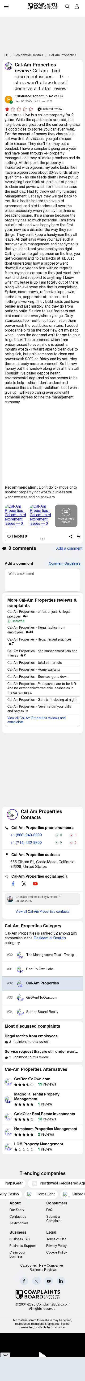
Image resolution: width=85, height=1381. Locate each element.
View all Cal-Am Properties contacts (42, 911)
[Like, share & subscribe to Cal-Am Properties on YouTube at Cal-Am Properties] (35, 883)
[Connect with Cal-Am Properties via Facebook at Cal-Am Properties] (13, 883)
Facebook (24, 1281)
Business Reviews (43, 1270)
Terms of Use (56, 1239)
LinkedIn (61, 1281)
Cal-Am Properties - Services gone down (37, 677)
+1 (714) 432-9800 (26, 843)
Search (67, 6)
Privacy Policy (56, 1246)
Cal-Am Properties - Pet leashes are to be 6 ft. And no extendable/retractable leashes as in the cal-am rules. (41, 688)
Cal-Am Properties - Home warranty (33, 669)
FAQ (49, 1210)
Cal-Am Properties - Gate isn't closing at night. (42, 700)
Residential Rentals (50, 938)
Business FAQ (19, 1239)
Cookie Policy (56, 1252)
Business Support (22, 1246)
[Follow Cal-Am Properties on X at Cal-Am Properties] (24, 883)
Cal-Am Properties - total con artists (34, 663)
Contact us (17, 1216)
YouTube (49, 1281)
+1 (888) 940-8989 (26, 835)
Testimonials (18, 1223)
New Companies (51, 1265)
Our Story (16, 1210)
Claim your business (17, 1255)
